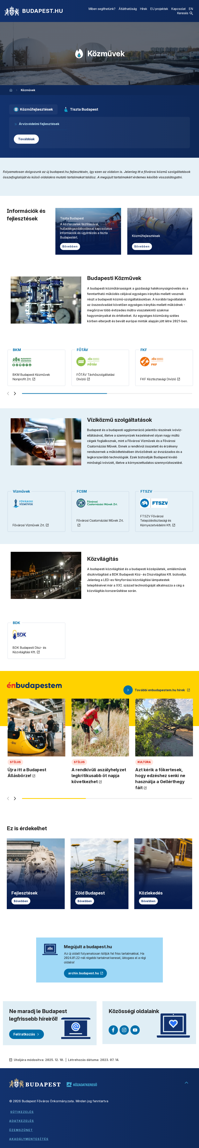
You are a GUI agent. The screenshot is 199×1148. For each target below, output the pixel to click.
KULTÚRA (144, 762)
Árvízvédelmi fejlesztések (39, 124)
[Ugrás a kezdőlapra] (11, 90)
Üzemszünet (21, 1130)
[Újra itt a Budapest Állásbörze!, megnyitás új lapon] (36, 755)
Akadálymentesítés (29, 1139)
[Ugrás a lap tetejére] (186, 1082)
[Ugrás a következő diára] (14, 393)
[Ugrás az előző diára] (7, 393)
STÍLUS (15, 762)
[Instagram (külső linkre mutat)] (124, 1030)
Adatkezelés (21, 1120)
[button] (185, 13)
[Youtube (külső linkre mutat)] (135, 1030)
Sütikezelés (22, 1112)
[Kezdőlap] (11, 11)
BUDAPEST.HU (42, 11)
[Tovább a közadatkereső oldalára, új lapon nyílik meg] (82, 1084)
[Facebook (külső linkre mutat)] (113, 1030)
